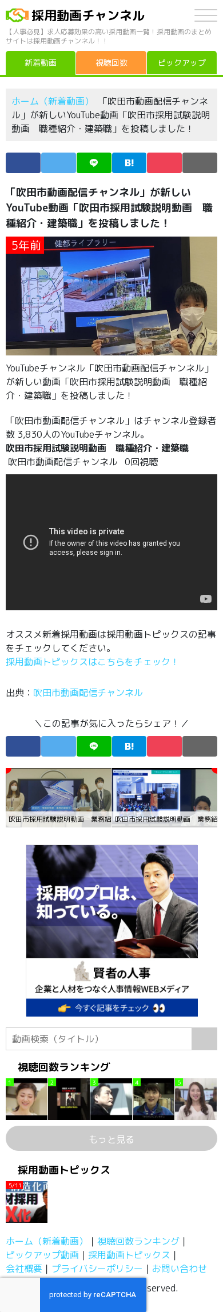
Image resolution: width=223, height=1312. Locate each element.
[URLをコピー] (199, 163)
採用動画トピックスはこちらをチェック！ (94, 661)
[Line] (94, 163)
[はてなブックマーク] (129, 163)
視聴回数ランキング (138, 1241)
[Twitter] (58, 163)
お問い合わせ (179, 1268)
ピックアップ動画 (42, 1255)
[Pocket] (164, 163)
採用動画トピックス (129, 1255)
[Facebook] (23, 163)
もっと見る (111, 1139)
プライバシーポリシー (97, 1268)
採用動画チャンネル (88, 15)
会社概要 (24, 1268)
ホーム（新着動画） (52, 101)
